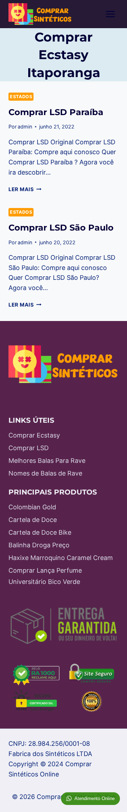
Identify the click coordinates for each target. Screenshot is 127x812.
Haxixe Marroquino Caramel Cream (60, 557)
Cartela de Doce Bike (39, 532)
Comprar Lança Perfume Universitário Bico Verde (45, 576)
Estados (21, 96)
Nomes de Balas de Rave (45, 473)
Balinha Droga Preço (38, 545)
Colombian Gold (32, 507)
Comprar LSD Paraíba (55, 112)
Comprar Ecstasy (34, 435)
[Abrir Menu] (110, 14)
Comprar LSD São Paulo (61, 227)
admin (25, 127)
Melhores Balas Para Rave (46, 460)
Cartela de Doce (32, 519)
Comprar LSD (28, 448)
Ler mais (24, 189)
